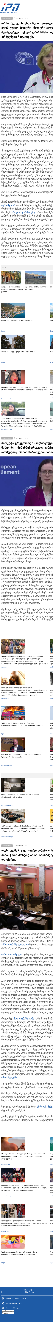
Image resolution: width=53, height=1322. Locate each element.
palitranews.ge (6, 765)
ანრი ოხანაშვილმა (23, 1018)
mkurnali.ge (5, 1164)
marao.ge (5, 1231)
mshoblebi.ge (6, 1196)
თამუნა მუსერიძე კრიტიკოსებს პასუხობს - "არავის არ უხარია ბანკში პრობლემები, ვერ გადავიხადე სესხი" (24, 388)
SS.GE (4, 267)
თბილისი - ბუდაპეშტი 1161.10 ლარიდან (18, 352)
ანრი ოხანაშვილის (12, 944)
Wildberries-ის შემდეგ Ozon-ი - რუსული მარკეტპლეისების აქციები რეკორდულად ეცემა (22, 724)
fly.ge (3, 331)
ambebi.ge (5, 667)
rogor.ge (4, 1263)
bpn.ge (3, 734)
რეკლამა (29, 1292)
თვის (15, 944)
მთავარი (28, 1290)
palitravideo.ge (6, 398)
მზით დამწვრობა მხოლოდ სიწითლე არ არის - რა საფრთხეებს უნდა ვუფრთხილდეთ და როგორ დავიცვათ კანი (23, 1156)
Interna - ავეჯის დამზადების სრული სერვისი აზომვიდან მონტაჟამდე (20, 796)
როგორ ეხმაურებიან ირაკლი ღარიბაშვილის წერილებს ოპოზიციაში (21, 756)
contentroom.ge (7, 805)
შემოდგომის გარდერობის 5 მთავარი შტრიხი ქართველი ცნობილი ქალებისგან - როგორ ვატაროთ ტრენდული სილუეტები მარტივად (24, 1223)
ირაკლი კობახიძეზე (23, 212)
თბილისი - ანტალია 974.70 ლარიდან (17, 320)
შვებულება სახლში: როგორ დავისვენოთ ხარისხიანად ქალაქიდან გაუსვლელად (19, 1253)
